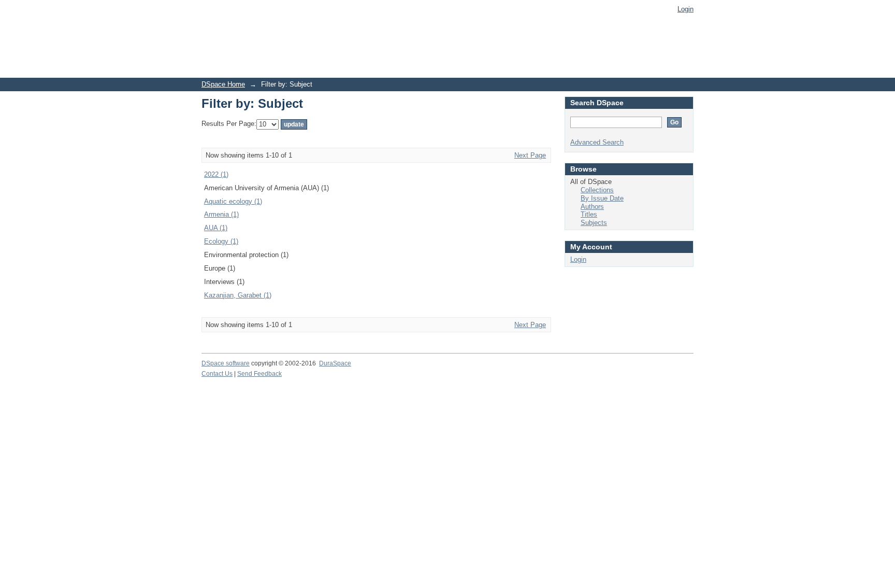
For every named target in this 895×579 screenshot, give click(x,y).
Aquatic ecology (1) (233, 201)
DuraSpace (335, 363)
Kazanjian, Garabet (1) (237, 295)
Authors (592, 206)
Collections (597, 190)
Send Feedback (259, 373)
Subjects (594, 223)
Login (685, 9)
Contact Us (217, 373)
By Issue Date (602, 198)
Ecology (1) (221, 241)
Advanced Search (597, 142)
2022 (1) (216, 174)
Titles (589, 214)
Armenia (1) (221, 214)
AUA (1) (215, 228)
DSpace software (225, 363)
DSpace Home (223, 84)
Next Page (530, 155)
